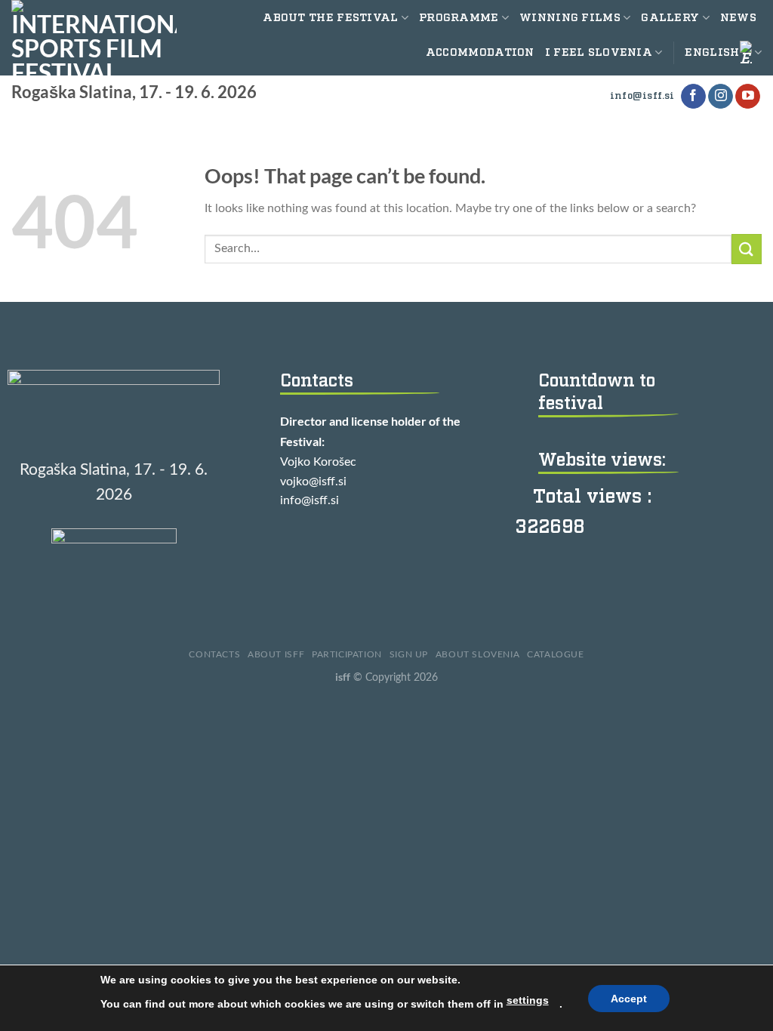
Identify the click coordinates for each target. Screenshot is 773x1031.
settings (528, 1000)
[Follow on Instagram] (720, 96)
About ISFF (276, 654)
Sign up (409, 654)
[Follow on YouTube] (747, 96)
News (738, 17)
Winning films (570, 17)
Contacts (214, 654)
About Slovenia (478, 654)
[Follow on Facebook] (693, 96)
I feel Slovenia (598, 52)
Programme (459, 17)
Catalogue (555, 654)
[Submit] (746, 248)
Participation (347, 654)
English (712, 52)
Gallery (670, 17)
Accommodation (480, 52)
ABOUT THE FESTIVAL (330, 17)
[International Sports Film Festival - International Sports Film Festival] (94, 37)
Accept (629, 999)
